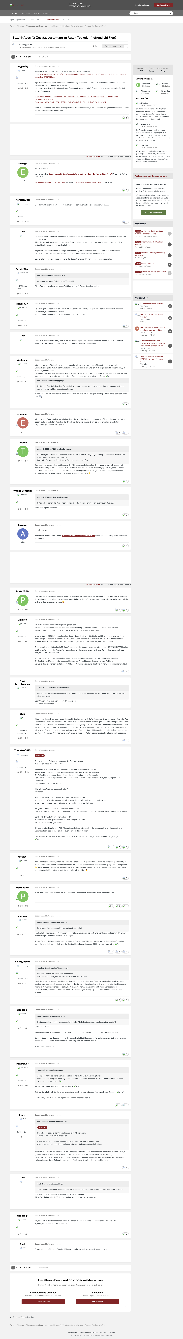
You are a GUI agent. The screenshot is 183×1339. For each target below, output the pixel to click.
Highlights (47, 13)
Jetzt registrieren (163, 5)
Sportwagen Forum (17, 20)
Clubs (36, 13)
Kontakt (112, 1332)
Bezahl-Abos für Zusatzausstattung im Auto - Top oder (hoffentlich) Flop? (80, 174)
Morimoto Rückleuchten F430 (154, 272)
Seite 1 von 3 (44, 57)
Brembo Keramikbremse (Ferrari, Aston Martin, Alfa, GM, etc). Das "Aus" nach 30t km (153, 343)
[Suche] (170, 13)
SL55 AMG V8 (148, 264)
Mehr (65, 20)
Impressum (72, 1332)
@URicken (40, 755)
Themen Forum (35, 20)
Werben (103, 1332)
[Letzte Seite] (34, 57)
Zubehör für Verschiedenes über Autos (78, 536)
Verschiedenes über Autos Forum (51, 47)
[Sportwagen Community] (17, 5)
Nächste (27, 57)
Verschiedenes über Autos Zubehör (89, 182)
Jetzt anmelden (97, 1302)
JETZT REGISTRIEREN (153, 212)
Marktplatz (26, 13)
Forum (14, 13)
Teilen (96, 46)
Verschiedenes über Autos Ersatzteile (50, 182)
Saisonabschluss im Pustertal (152, 304)
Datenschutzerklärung (89, 1332)
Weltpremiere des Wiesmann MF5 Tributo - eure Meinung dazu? (151, 358)
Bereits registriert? (143, 5)
